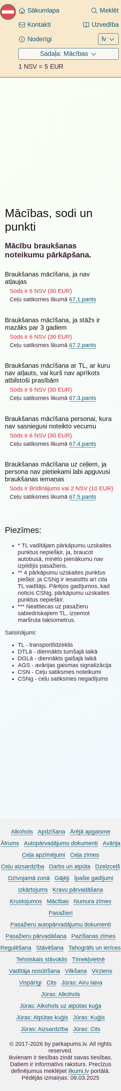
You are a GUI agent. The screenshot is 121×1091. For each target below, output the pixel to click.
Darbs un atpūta (69, 866)
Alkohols (22, 831)
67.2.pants (82, 345)
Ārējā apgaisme (90, 831)
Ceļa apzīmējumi (43, 855)
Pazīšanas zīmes (93, 936)
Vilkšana (76, 971)
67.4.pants (82, 444)
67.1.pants (82, 299)
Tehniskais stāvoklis (41, 959)
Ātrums (10, 843)
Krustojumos (26, 901)
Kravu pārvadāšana (78, 889)
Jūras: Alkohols (60, 994)
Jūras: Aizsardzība (44, 1029)
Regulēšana (15, 948)
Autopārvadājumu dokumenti (61, 843)
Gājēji (62, 878)
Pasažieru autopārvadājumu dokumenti (60, 924)
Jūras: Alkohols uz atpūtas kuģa (60, 1006)
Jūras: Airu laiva (81, 982)
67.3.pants (82, 398)
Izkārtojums (33, 889)
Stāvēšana (50, 948)
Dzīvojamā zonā (29, 878)
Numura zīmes (92, 901)
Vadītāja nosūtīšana (34, 971)
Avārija (111, 843)
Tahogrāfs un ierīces (94, 948)
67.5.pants (82, 497)
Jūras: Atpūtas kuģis (42, 1017)
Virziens (102, 971)
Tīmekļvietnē (88, 959)
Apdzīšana (51, 831)
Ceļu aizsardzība (22, 866)
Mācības (58, 901)
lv (105, 38)
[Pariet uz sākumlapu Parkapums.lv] (8, 18)
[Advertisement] (60, 138)
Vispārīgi (30, 982)
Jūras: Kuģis (89, 1017)
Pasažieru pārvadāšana (35, 936)
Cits (51, 982)
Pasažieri (61, 913)
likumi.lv (78, 1071)
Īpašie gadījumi (93, 878)
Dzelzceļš (107, 866)
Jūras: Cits (86, 1029)
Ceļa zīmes (84, 855)
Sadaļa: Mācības (65, 53)
